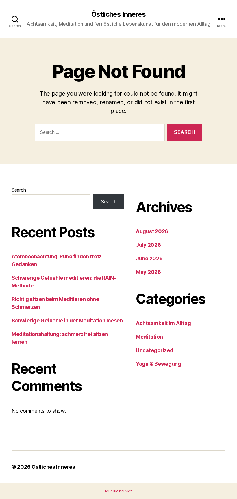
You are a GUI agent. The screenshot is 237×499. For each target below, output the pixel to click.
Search (19, 190)
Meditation (149, 337)
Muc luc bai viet (118, 491)
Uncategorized (154, 350)
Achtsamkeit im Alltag (163, 323)
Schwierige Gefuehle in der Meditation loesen (67, 320)
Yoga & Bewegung (158, 364)
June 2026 (149, 258)
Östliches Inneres (118, 14)
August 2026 (152, 231)
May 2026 (148, 272)
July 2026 (148, 245)
